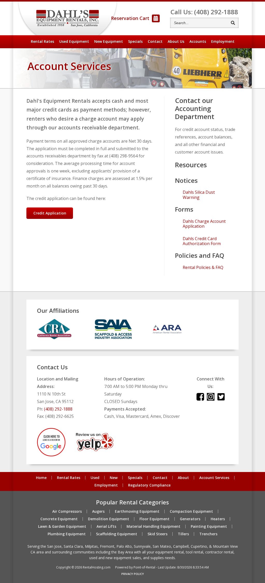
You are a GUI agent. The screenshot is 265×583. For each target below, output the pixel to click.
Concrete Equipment (59, 519)
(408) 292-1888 (58, 409)
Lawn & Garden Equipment (62, 526)
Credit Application (49, 213)
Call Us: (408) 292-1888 (204, 12)
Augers (98, 511)
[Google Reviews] (51, 455)
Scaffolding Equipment (116, 534)
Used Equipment (74, 41)
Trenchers (208, 534)
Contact (155, 41)
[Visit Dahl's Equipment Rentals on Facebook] (200, 399)
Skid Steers (157, 534)
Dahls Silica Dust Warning (199, 195)
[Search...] (233, 23)
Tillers (183, 534)
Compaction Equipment (191, 511)
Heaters (218, 519)
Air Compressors (67, 511)
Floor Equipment (154, 519)
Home (41, 478)
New (113, 478)
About (176, 41)
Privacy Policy (132, 574)
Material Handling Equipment (153, 526)
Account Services (214, 478)
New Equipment (108, 41)
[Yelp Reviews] (94, 450)
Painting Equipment (209, 526)
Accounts (197, 41)
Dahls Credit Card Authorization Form (202, 241)
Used (95, 478)
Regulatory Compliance (149, 485)
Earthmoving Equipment (137, 511)
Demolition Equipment (108, 519)
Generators (190, 519)
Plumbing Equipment (67, 534)
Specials (135, 41)
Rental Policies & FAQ (203, 267)
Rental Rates (42, 41)
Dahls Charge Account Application (204, 224)
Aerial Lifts (106, 526)
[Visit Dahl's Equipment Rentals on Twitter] (221, 399)
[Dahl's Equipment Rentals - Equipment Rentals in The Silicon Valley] (67, 18)
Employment (222, 41)
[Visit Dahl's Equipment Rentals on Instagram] (210, 399)
